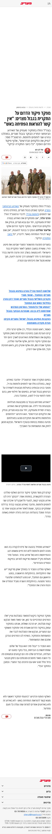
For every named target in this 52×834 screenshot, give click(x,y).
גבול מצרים (39, 717)
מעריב (49, 107)
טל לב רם (39, 149)
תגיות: (48, 715)
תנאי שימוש (46, 830)
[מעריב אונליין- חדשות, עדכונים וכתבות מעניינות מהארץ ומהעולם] (26, 3)
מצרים (48, 717)
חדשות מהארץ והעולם (36, 107)
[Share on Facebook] (43, 157)
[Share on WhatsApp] (31, 157)
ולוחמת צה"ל (32, 214)
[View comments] (6, 157)
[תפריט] (50, 3)
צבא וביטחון (20, 107)
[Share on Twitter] (37, 157)
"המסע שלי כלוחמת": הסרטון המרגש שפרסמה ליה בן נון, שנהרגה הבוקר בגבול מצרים (28, 311)
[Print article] (25, 157)
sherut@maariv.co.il (32, 814)
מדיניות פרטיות (34, 830)
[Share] (49, 157)
